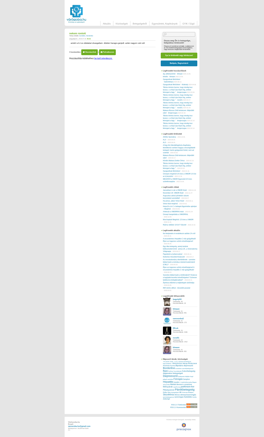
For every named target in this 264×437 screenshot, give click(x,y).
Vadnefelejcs (169, 82)
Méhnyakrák (168, 387)
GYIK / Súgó (188, 24)
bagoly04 (177, 299)
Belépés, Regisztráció (179, 63)
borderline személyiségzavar (184, 368)
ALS (164, 140)
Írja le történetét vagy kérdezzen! (179, 55)
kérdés (165, 77)
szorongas (179, 397)
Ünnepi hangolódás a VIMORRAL (175, 214)
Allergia (185, 363)
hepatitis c (177, 382)
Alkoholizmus (177, 363)
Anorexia (166, 365)
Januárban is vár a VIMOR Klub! (175, 190)
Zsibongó (166, 399)
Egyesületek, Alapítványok (165, 24)
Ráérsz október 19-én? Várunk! (174, 225)
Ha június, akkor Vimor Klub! (173, 201)
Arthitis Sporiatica (169, 137)
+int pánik (166, 361)
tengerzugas (182, 92)
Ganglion (186, 379)
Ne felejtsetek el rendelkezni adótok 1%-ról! (179, 233)
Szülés (194, 397)
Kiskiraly (185, 85)
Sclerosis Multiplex (188, 392)
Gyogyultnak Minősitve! (171, 79)
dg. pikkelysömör (169, 74)
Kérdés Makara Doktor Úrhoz (174, 161)
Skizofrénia (168, 394)
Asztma (172, 365)
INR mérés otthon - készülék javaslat (176, 288)
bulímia (170, 371)
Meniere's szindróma (184, 384)
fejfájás (187, 376)
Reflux (165, 392)
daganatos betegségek (173, 373)
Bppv (165, 371)
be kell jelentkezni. (103, 58)
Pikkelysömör (168, 390)
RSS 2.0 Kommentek (178, 407)
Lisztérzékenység (186, 382)
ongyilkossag (177, 387)
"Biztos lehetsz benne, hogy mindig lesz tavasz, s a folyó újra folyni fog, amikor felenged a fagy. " (178, 165)
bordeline (82, 36)
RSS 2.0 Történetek (178, 405)
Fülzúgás (178, 379)
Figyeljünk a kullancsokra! (172, 254)
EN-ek (175, 328)
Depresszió (170, 376)
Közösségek (122, 24)
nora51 (180, 100)
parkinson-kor (187, 386)
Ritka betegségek (173, 392)
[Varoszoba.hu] (76, 14)
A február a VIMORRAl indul (173, 212)
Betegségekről (140, 24)
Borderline (89, 36)
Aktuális (107, 24)
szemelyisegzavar (168, 397)
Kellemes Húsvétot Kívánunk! (174, 257)
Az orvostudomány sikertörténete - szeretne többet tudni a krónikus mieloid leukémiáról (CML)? (179, 262)
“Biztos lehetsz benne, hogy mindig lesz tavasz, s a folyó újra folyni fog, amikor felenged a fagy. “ (178, 89)
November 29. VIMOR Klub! (173, 193)
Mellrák (173, 384)
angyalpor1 (73, 39)
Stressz (177, 395)
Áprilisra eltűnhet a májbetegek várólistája (178, 283)
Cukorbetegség (188, 371)
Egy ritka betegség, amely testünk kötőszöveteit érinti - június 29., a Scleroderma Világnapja (180, 248)
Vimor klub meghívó (170, 204)
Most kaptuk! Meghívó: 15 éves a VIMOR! (178, 220)
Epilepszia (181, 376)
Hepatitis (168, 381)
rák (180, 392)
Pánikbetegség (185, 389)
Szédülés (188, 397)
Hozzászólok (90, 52)
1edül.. (172, 361)
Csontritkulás (177, 371)
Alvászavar (192, 363)
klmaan (180, 74)
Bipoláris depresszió (184, 365)
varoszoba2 (178, 318)
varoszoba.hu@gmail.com (79, 426)
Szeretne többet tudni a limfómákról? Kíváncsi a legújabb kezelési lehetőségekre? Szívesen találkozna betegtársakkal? (180, 277)
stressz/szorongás (188, 395)
